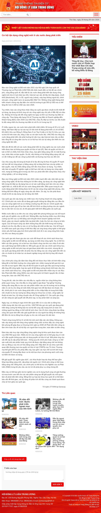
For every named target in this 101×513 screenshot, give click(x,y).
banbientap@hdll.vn (46, 501)
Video (75, 126)
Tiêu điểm (77, 37)
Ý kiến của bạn (10, 468)
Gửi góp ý (57, 484)
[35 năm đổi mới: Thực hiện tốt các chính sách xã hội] (9, 423)
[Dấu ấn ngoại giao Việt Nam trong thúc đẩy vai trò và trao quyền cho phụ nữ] (42, 423)
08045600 (15, 501)
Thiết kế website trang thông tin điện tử (83, 504)
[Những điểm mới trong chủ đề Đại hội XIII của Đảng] (9, 439)
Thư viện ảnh (79, 158)
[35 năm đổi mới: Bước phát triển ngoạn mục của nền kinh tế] (9, 404)
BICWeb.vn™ (94, 507)
